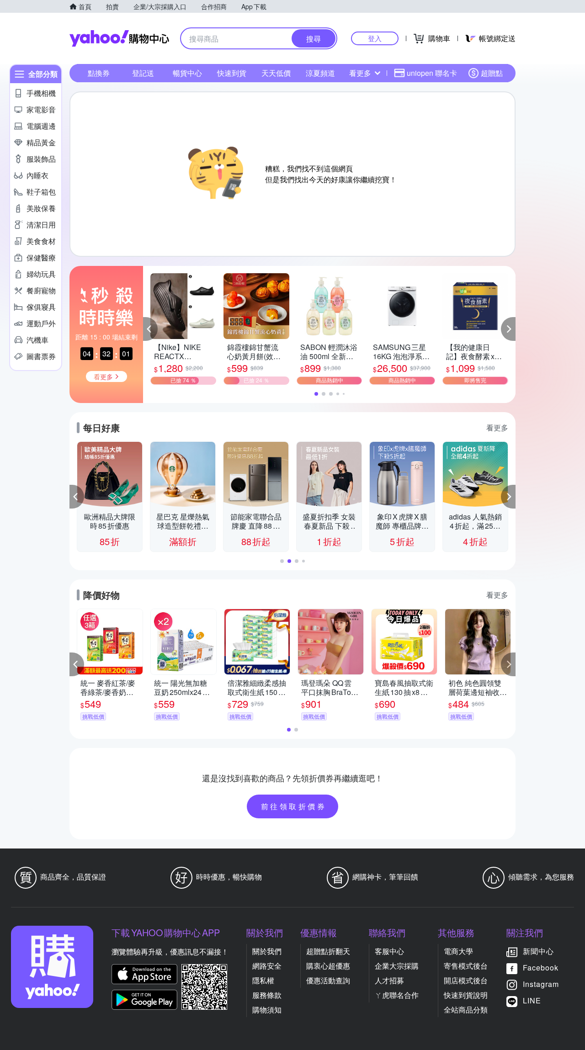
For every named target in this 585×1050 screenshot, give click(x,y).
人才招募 (389, 980)
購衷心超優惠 (328, 965)
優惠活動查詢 (328, 980)
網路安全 (267, 965)
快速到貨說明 (466, 995)
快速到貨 (231, 73)
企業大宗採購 (397, 965)
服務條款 (267, 995)
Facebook (540, 967)
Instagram (541, 984)
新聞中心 (538, 951)
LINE (532, 1000)
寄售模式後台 (466, 965)
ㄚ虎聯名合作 (397, 995)
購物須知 (267, 1009)
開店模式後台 (466, 980)
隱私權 (263, 980)
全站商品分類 (466, 1009)
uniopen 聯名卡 (432, 73)
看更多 (360, 73)
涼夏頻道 (320, 73)
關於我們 (267, 951)
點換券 (99, 73)
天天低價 (276, 73)
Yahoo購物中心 (119, 38)
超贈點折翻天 (328, 951)
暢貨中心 (187, 73)
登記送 (143, 73)
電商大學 (458, 951)
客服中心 (389, 951)
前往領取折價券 (294, 806)
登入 (375, 38)
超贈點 (492, 73)
